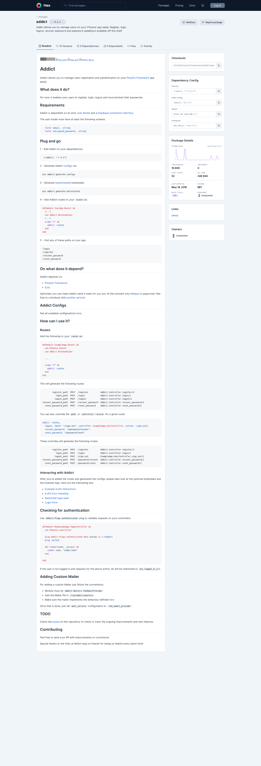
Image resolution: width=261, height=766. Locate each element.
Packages (163, 5)
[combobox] (94, 5)
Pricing (179, 5)
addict (41, 21)
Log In (217, 5)
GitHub (175, 215)
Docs (192, 5)
